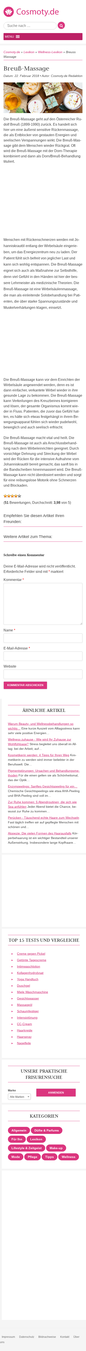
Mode (15, 1157)
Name (9, 630)
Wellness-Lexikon (50, 52)
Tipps (49, 1157)
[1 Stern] (5, 496)
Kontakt (64, 1336)
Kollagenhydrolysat (30, 973)
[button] (9, 36)
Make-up (56, 1148)
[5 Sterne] (19, 496)
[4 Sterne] (16, 496)
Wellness (68, 1157)
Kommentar (14, 580)
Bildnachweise (47, 1336)
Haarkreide (24, 1030)
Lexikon (29, 52)
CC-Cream (24, 1024)
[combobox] (19, 1097)
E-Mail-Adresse (17, 648)
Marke (12, 1090)
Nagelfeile (24, 1043)
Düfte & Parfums (46, 1130)
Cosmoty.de (12, 52)
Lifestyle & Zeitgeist (26, 1148)
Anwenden (56, 1092)
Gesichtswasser (28, 998)
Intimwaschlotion (28, 966)
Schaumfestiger (28, 1011)
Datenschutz (26, 1336)
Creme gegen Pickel (31, 953)
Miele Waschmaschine (32, 992)
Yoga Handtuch (27, 979)
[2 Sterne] (9, 496)
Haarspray (24, 1036)
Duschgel (23, 985)
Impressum (8, 1336)
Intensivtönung (27, 1017)
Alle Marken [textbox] (17, 1096)
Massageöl (24, 1005)
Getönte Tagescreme (31, 960)
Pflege (32, 1157)
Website (10, 666)
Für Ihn (16, 1139)
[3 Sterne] (12, 496)
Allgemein (18, 1130)
